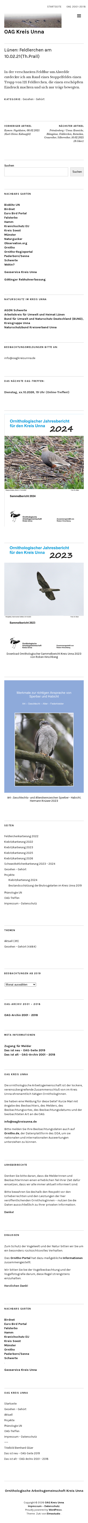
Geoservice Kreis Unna (20, 272)
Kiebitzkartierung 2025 (18, 852)
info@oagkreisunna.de (20, 1121)
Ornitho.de (11, 1133)
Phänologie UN (13, 892)
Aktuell (8, 941)
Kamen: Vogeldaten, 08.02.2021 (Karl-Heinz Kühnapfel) (22, 130)
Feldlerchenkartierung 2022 (21, 836)
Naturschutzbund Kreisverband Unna (30, 327)
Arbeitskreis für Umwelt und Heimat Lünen (34, 314)
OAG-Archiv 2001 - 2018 (21, 1015)
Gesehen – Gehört (15, 869)
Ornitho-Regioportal (18, 252)
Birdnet (9, 209)
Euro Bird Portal (15, 213)
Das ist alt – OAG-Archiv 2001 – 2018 (26, 1458)
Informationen (73, 1258)
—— (6, 1442)
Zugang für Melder (17, 1046)
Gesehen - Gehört (33, 99)
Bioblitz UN (12, 205)
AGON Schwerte (15, 310)
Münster (10, 235)
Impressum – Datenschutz (20, 903)
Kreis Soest (12, 230)
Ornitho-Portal (20, 1258)
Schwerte (11, 260)
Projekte (9, 874)
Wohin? (9, 264)
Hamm (8, 222)
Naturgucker (13, 239)
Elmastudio (53, 1513)
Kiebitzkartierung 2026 (18, 858)
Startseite (54, 6)
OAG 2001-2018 (76, 6)
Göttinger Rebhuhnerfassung (25, 279)
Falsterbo (11, 217)
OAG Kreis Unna (24, 32)
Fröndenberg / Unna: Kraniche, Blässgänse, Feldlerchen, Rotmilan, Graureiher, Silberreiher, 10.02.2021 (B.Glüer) (64, 134)
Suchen (9, 165)
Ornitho (9, 247)
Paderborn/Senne (16, 256)
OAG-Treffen (11, 897)
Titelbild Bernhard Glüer (18, 1447)
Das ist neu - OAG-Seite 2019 (24, 1050)
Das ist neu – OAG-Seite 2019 (22, 1453)
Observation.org (15, 243)
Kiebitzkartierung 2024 (23, 880)
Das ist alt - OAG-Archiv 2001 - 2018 (29, 1054)
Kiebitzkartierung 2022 (18, 841)
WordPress (55, 1509)
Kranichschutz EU (16, 226)
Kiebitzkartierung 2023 (18, 847)
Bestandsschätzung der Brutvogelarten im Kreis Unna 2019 (45, 885)
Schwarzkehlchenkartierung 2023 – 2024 (29, 863)
